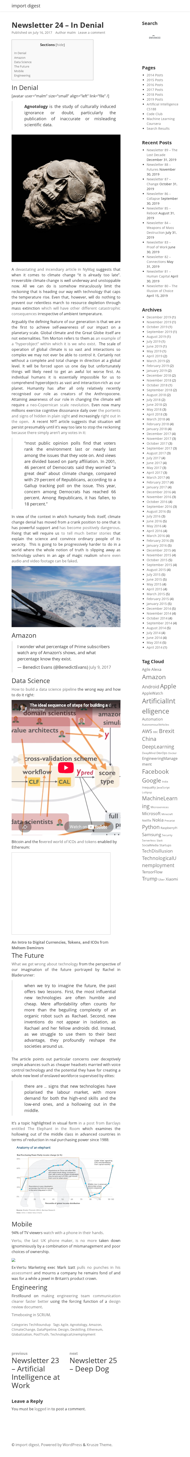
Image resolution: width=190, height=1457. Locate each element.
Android (150, 687)
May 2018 (154, 409)
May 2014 (154, 642)
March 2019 (156, 361)
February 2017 (158, 482)
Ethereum (94, 1329)
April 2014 (154, 647)
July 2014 (154, 633)
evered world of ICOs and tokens (68, 841)
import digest (26, 5)
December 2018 (159, 375)
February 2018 (158, 424)
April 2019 (154, 356)
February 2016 (158, 540)
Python (151, 827)
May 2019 (154, 351)
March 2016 (156, 535)
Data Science (23, 62)
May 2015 (154, 584)
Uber (161, 879)
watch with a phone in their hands (73, 1232)
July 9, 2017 (100, 667)
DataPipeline (47, 1329)
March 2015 (156, 594)
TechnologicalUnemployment (72, 1334)
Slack (160, 840)
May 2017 (154, 467)
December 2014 (159, 608)
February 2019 (158, 365)
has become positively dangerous (90, 527)
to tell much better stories (86, 533)
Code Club (155, 114)
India (165, 781)
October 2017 (157, 443)
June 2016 (154, 521)
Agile (64, 1324)
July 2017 (154, 458)
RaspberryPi (169, 828)
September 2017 (159, 448)
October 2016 (157, 501)
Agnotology (78, 1324)
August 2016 (156, 511)
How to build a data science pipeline (44, 689)
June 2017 (154, 463)
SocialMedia (150, 845)
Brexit (166, 731)
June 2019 (154, 346)
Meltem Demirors (28, 947)
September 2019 (159, 332)
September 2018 (159, 390)
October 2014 (157, 618)
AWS (147, 731)
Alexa (156, 669)
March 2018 (156, 419)
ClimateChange (23, 1329)
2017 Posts (155, 89)
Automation (152, 719)
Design (63, 1329)
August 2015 (156, 569)
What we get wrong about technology (45, 964)
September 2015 (159, 565)
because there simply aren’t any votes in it (48, 432)
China (149, 738)
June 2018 (154, 404)
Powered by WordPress (61, 1444)
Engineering (22, 75)
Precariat (170, 820)
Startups (165, 845)
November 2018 (159, 380)
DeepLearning (158, 746)
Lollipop (147, 792)
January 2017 (157, 487)
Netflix (146, 820)
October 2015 (157, 560)
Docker (172, 753)
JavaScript (163, 787)
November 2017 (159, 438)
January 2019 (157, 370)
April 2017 (154, 472)
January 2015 (157, 603)
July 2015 (154, 574)
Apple (168, 686)
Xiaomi (172, 879)
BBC (155, 732)
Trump (149, 878)
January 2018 (157, 429)
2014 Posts (155, 75)
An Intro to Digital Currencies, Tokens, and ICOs (55, 942)
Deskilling (78, 1329)
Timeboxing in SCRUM (31, 1314)
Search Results (158, 128)
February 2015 (158, 599)
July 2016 (154, 516)
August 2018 (156, 395)
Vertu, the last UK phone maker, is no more (54, 1240)
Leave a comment (91, 32)
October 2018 (157, 385)
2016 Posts (155, 85)
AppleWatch (152, 693)
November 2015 (159, 555)
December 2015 (159, 550)
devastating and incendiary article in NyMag (55, 269)
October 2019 (157, 327)
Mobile (19, 71)
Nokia (158, 820)
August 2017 (156, 453)
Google (151, 780)
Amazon (19, 57)
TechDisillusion (157, 851)
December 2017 (159, 433)
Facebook (155, 771)
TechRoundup (40, 1324)
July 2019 (154, 341)
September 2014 (159, 623)
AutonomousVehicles (155, 724)
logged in (43, 1408)
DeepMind (148, 753)
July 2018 (154, 399)
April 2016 (154, 531)
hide (60, 45)
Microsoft (151, 813)
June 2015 (154, 579)
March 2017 (156, 477)
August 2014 (156, 628)
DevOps (161, 753)
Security (167, 835)
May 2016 (154, 526)
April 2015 (154, 589)
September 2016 (159, 506)
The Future (21, 66)
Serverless (149, 840)
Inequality (149, 787)
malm (71, 32)
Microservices (160, 807)
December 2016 (159, 492)
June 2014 (154, 637)
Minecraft (167, 814)
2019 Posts (155, 99)
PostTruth (41, 1334)
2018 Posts (155, 94)
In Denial (20, 53)
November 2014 (159, 613)
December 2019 (159, 317)
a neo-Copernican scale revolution (57, 404)
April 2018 (154, 414)
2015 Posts (155, 80)
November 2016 (159, 497)
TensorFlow (152, 872)
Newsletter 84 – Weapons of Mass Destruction (160, 228)
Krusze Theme (99, 1444)
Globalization (22, 1334)
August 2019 (156, 336)
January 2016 (157, 545)
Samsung (151, 834)
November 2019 (159, 322)
